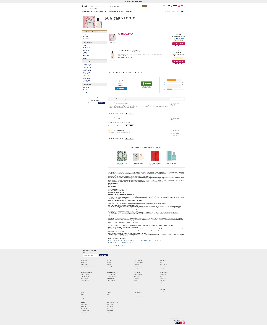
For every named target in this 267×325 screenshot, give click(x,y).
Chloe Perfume (137, 264)
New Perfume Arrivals (88, 34)
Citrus (108, 298)
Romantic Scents (87, 64)
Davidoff (161, 262)
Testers (135, 282)
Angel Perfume (84, 264)
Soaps (108, 312)
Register (161, 293)
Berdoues (109, 19)
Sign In (168, 11)
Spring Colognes (111, 274)
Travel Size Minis (85, 310)
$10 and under (86, 87)
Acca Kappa (86, 50)
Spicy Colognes (86, 78)
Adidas (84, 57)
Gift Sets (115, 11)
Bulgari (109, 262)
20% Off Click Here (179, 40)
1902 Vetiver (117, 240)
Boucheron (109, 260)
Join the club (129, 11)
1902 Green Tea (116, 242)
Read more (124, 55)
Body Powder (110, 306)
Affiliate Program (163, 278)
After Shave (84, 304)
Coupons (85, 39)
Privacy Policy (163, 280)
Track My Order (163, 291)
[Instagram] (184, 322)
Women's (87, 11)
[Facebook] (176, 322)
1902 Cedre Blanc (158, 240)
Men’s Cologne (137, 276)
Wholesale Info (163, 274)
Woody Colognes (87, 77)
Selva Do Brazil (125, 240)
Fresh (108, 296)
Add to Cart (179, 43)
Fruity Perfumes (86, 75)
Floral (82, 296)
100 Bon (85, 45)
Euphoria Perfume (138, 266)
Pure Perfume (110, 308)
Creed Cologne (163, 260)
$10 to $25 (85, 89)
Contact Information (138, 292)
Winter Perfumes (85, 280)
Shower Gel (84, 312)
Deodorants (84, 308)
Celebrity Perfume (87, 67)
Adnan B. (85, 58)
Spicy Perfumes (86, 72)
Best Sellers (108, 11)
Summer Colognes (111, 276)
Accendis (85, 52)
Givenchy (109, 266)
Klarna (161, 283)
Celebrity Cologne (87, 69)
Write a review (120, 88)
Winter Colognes (111, 280)
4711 (84, 49)
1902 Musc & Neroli (148, 240)
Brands (121, 11)
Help (173, 11)
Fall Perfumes (84, 278)
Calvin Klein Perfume (138, 262)
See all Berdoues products (115, 245)
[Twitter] (178, 322)
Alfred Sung (84, 260)
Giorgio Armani (163, 266)
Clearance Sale (86, 38)
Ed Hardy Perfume (138, 268)
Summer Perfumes (85, 276)
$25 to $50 (85, 91)
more (165, 240)
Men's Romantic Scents (88, 65)
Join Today (103, 255)
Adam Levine (86, 55)
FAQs (135, 294)
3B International (86, 47)
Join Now (101, 102)
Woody (83, 292)
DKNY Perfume (163, 264)
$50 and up (85, 92)
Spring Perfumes (85, 274)
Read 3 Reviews (120, 29)
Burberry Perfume (138, 260)
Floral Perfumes (86, 73)
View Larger (112, 42)
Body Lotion (84, 306)
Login (161, 294)
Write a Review (127, 29)
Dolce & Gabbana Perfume (87, 266)
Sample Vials (110, 310)
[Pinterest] (181, 322)
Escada (109, 264)
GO (144, 6)
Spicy (82, 294)
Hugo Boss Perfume (112, 268)
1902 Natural (124, 242)
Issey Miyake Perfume (165, 268)
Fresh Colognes (86, 80)
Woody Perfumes (87, 70)
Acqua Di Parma (87, 53)
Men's (98, 11)
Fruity (82, 298)
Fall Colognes (110, 278)
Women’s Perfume (138, 274)
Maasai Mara (132, 242)
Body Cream (110, 304)
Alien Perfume (84, 262)
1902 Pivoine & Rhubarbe (136, 240)
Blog (161, 285)
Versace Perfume (85, 268)
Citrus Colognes (86, 81)
